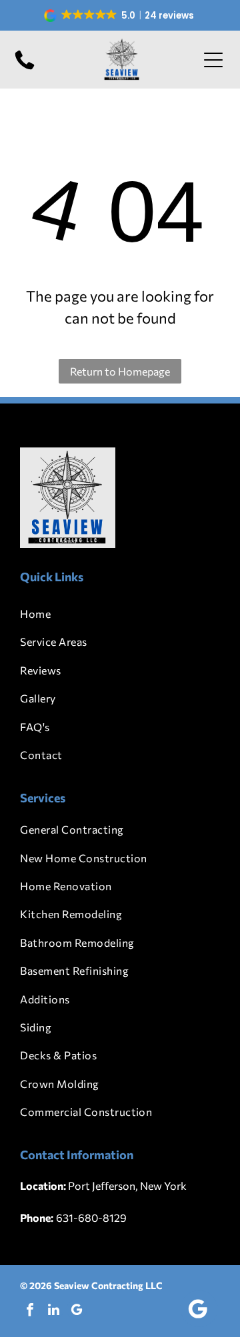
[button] (120, 15)
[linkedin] (53, 1311)
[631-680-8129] (25, 68)
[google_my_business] (77, 1311)
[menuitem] (119, 614)
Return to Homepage (120, 371)
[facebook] (30, 1311)
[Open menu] (213, 60)
